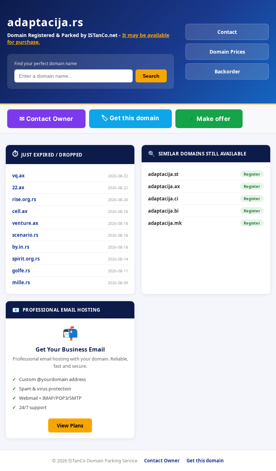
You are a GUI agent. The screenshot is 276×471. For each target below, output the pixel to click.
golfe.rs (21, 270)
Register (252, 174)
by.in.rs (20, 247)
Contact (227, 31)
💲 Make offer (209, 118)
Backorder (227, 71)
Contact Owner (162, 460)
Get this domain (205, 460)
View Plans (70, 425)
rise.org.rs (24, 199)
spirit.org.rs (26, 258)
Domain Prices (227, 51)
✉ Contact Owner (46, 118)
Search (151, 76)
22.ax (18, 187)
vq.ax (18, 175)
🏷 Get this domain (130, 118)
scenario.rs (25, 235)
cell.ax (20, 211)
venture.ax (25, 223)
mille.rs (21, 282)
